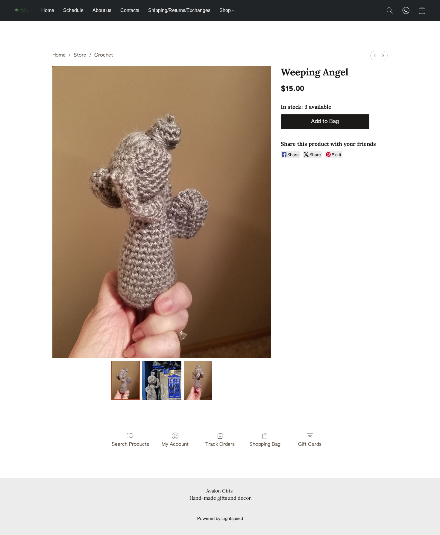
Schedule (73, 10)
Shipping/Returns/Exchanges (179, 10)
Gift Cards (309, 444)
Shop (225, 10)
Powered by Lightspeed (220, 519)
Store (80, 55)
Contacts (129, 10)
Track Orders (220, 444)
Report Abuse (220, 509)
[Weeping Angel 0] (125, 380)
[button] (21, 10)
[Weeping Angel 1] (161, 380)
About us (101, 10)
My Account (175, 444)
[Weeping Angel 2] (198, 380)
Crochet (103, 55)
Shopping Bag (264, 444)
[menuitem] (375, 55)
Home (47, 10)
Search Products (130, 444)
